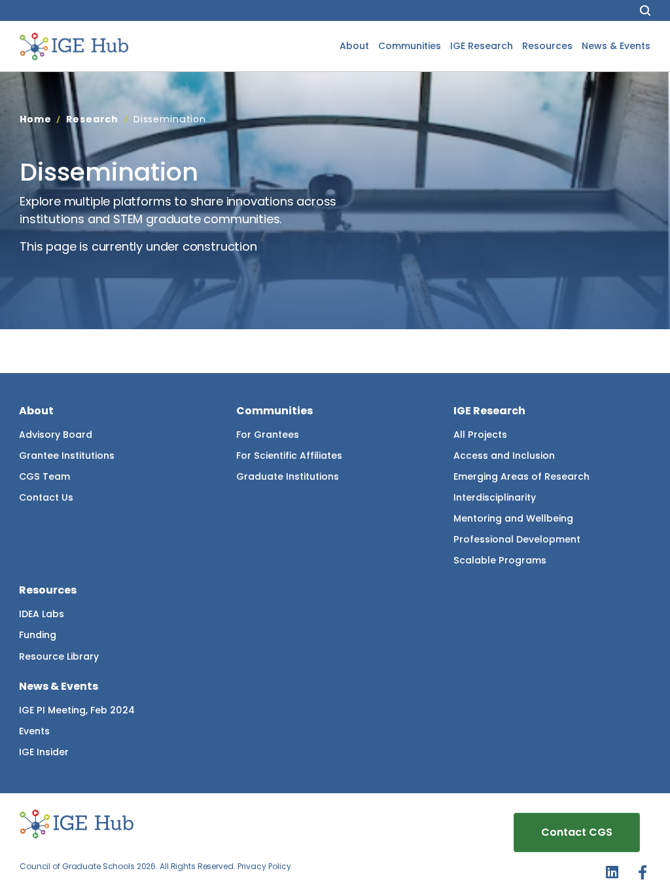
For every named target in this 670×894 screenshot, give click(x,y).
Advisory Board (55, 434)
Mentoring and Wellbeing (513, 518)
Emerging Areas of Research (521, 476)
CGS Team (44, 476)
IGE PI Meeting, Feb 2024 (77, 710)
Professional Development (516, 539)
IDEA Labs (41, 613)
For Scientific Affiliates (289, 455)
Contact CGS (576, 832)
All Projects (480, 434)
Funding (37, 634)
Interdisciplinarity (494, 497)
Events (34, 731)
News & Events (616, 45)
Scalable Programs (499, 560)
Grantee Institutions (67, 455)
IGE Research (481, 45)
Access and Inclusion (504, 455)
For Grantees (267, 434)
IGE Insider (44, 752)
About (354, 45)
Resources (547, 45)
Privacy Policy (264, 866)
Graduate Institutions (287, 476)
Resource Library (59, 656)
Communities (409, 45)
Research (92, 119)
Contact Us (46, 497)
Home (35, 119)
